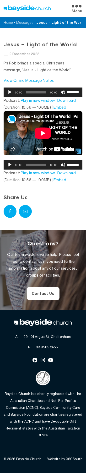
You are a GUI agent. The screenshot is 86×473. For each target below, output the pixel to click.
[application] (43, 92)
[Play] (9, 92)
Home (8, 22)
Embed (60, 107)
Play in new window (38, 100)
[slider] (73, 92)
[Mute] (62, 92)
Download (66, 100)
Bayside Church (29, 458)
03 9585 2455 (47, 347)
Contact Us (43, 293)
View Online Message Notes (29, 80)
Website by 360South (65, 458)
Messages (24, 22)
